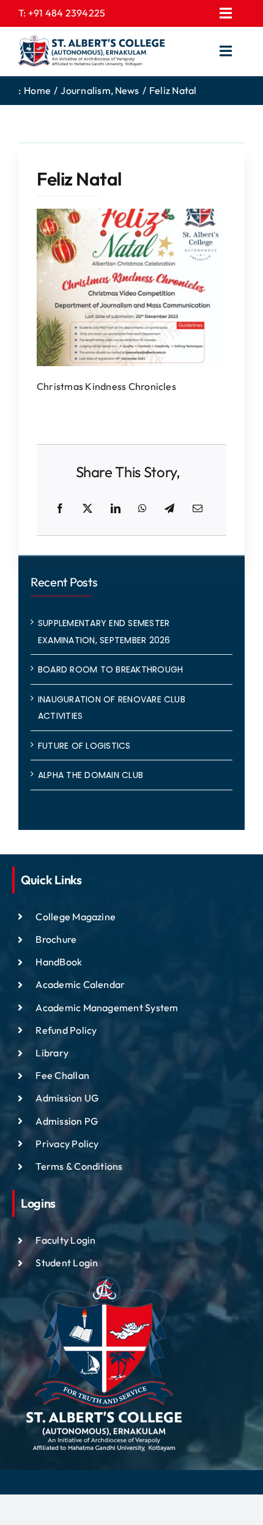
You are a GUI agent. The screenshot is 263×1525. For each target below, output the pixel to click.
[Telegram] (169, 508)
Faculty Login (65, 1240)
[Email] (198, 508)
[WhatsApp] (142, 508)
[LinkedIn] (116, 508)
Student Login (66, 1262)
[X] (87, 508)
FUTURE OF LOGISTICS (84, 746)
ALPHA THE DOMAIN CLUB (90, 775)
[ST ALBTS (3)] (91, 51)
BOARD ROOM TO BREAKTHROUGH (110, 669)
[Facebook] (60, 508)
